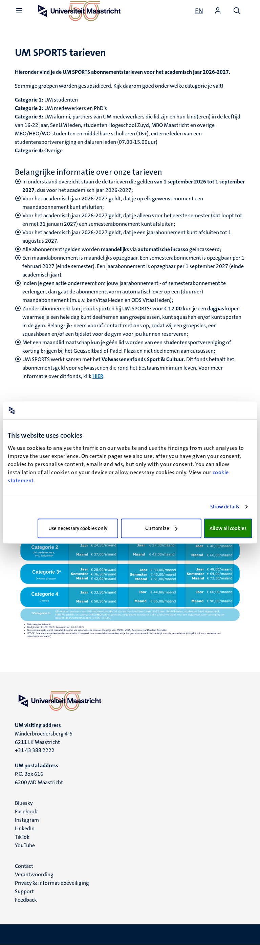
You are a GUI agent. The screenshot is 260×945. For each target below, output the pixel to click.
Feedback (26, 899)
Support (24, 891)
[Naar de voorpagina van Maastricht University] (130, 701)
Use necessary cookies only (78, 528)
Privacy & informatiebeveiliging (52, 882)
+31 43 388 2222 (35, 750)
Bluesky (24, 803)
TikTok (22, 836)
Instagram (27, 819)
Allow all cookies (228, 528)
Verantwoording (34, 874)
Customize (157, 528)
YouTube (25, 845)
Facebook (26, 811)
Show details (224, 506)
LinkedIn (25, 828)
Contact (24, 866)
